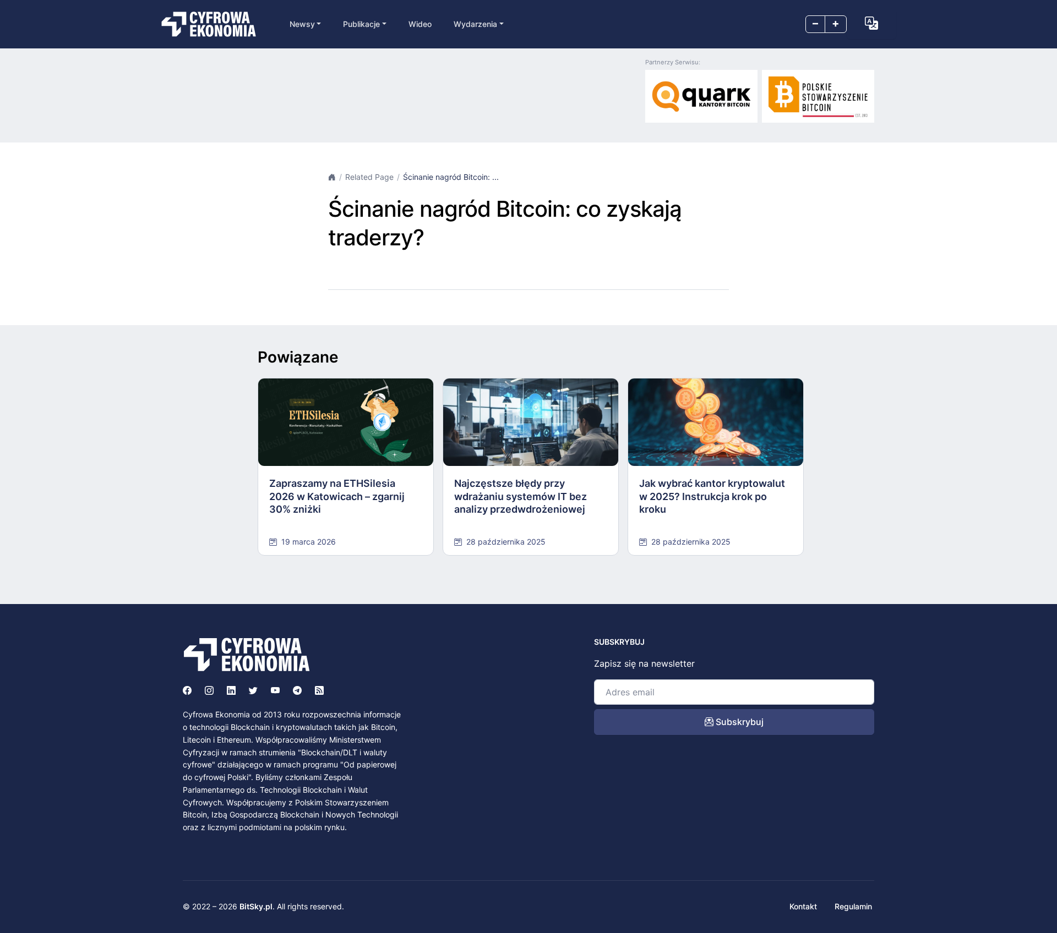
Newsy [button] (302, 24)
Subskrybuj (738, 721)
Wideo (420, 24)
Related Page (369, 177)
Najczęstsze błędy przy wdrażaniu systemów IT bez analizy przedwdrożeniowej (520, 496)
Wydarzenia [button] (475, 24)
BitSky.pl (256, 906)
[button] (871, 23)
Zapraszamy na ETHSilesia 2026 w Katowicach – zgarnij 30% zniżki (337, 496)
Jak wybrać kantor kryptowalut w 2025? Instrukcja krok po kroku (712, 496)
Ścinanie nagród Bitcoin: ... (451, 177)
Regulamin (853, 906)
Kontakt (803, 906)
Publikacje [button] (361, 24)
